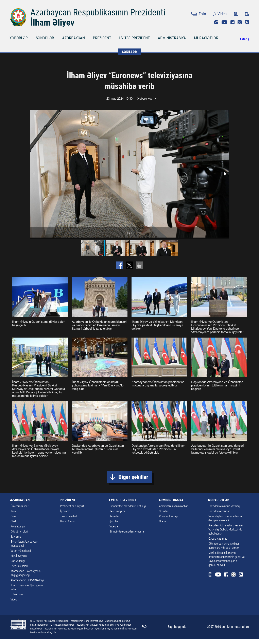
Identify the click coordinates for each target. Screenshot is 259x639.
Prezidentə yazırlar (219, 511)
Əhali (13, 521)
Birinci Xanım (67, 521)
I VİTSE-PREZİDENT (134, 38)
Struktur (164, 511)
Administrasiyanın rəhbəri (174, 506)
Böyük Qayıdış (19, 556)
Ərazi (14, 516)
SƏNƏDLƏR (45, 38)
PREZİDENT (102, 38)
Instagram (216, 22)
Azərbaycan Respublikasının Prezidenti (97, 12)
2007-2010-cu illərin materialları (228, 626)
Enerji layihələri (19, 566)
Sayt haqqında (177, 626)
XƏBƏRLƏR (19, 38)
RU (236, 13)
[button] (225, 174)
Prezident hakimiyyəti (72, 506)
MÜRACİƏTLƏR (206, 38)
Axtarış (244, 39)
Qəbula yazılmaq (217, 538)
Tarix (13, 511)
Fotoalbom (17, 594)
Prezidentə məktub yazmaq (224, 506)
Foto (202, 13)
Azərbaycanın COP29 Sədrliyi (27, 580)
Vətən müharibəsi (21, 551)
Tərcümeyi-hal (68, 516)
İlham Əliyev (52, 22)
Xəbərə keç (145, 98)
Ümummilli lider (20, 506)
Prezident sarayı (168, 516)
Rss (247, 22)
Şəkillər (113, 521)
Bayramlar (16, 536)
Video (222, 13)
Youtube (224, 22)
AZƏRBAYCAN (73, 38)
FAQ (144, 626)
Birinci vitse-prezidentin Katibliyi (127, 506)
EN (247, 13)
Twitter (240, 22)
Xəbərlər (114, 516)
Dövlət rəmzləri (19, 531)
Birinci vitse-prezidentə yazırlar (127, 531)
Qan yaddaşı (18, 561)
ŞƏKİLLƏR (129, 52)
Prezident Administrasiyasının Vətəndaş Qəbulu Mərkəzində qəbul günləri (225, 529)
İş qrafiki (65, 511)
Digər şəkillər (133, 477)
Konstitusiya (18, 526)
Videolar (114, 526)
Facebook (232, 22)
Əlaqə (162, 521)
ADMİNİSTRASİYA (172, 38)
